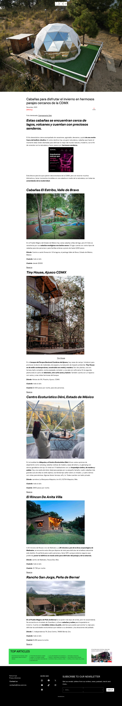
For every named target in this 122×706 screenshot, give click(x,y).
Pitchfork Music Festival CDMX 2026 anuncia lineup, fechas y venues (19, 657)
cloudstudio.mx (61, 696)
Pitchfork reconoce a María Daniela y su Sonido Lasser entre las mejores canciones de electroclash (38, 658)
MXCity (29, 110)
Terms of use (13, 676)
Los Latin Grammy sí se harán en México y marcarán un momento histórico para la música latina (57, 657)
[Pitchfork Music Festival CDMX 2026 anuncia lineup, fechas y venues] (101, 657)
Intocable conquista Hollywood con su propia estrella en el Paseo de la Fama (76, 657)
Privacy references (15, 678)
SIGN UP (110, 690)
